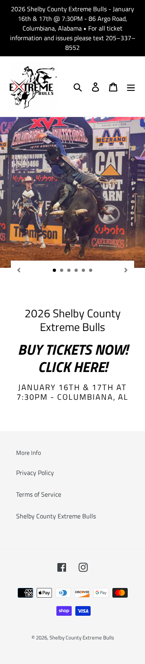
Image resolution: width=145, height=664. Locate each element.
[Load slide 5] (84, 271)
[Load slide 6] (91, 271)
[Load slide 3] (69, 271)
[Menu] (131, 86)
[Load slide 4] (77, 271)
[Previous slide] (19, 269)
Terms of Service (38, 494)
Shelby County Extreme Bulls (56, 516)
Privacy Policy (35, 472)
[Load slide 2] (62, 271)
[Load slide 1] (55, 271)
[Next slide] (126, 269)
